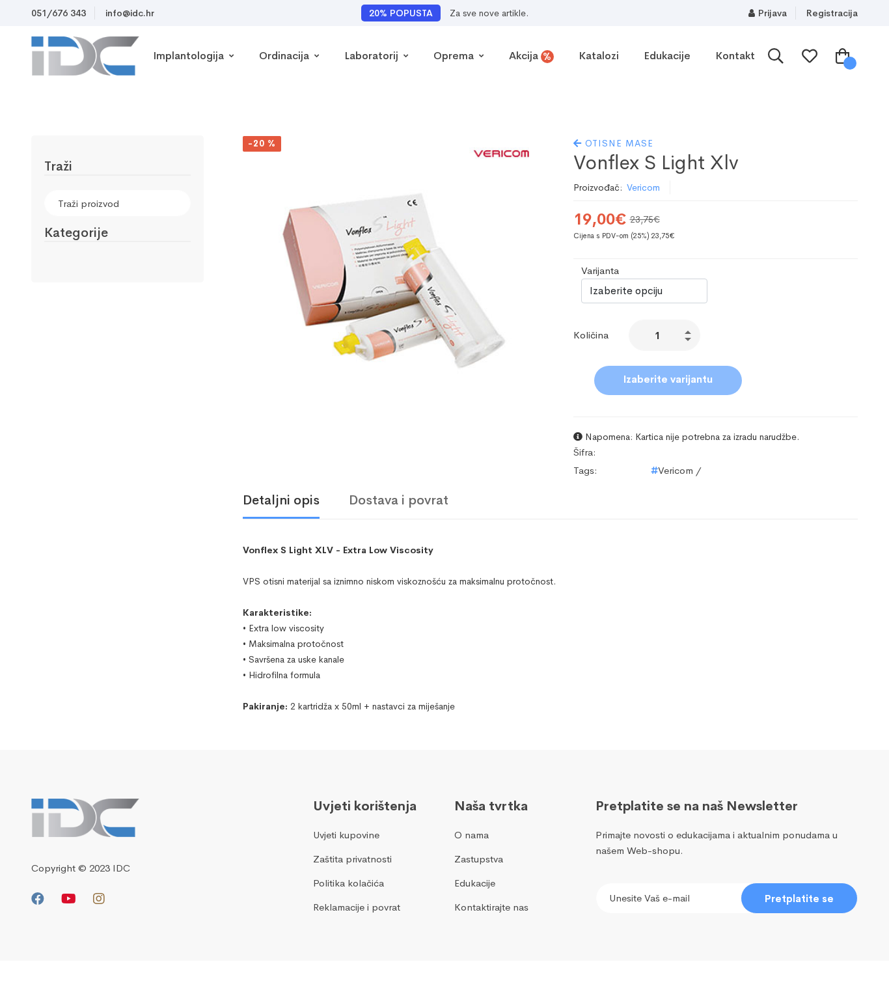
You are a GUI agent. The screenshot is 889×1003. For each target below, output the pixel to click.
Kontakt (735, 55)
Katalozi (599, 55)
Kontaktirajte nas (491, 907)
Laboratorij (372, 55)
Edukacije (667, 55)
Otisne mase (617, 143)
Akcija (530, 56)
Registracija (832, 13)
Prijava (772, 13)
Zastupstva (478, 859)
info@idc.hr (129, 13)
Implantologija (189, 55)
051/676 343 (58, 13)
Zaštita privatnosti (352, 859)
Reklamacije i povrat (356, 907)
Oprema (454, 55)
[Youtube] (68, 899)
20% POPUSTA (401, 13)
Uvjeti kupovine (346, 835)
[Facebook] (37, 899)
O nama (471, 835)
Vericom (643, 187)
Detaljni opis (281, 500)
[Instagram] (99, 899)
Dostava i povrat (398, 500)
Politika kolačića (348, 883)
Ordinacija (285, 55)
